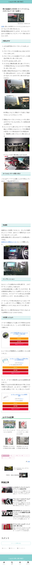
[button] (28, 341)
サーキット (5, 457)
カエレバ (21, 362)
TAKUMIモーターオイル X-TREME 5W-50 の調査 (9, 447)
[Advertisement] (16, 209)
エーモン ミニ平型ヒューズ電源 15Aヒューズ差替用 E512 (19, 359)
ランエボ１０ (6, 455)
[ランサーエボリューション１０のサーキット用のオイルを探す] (23, 426)
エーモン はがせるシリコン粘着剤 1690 (19, 395)
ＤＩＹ (12, 457)
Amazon (15, 367)
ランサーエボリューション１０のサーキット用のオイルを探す (22, 432)
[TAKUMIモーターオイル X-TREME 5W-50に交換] (23, 440)
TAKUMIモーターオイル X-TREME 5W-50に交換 (22, 447)
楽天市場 (15, 370)
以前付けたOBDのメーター (9, 242)
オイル (13, 455)
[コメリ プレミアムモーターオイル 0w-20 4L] (9, 426)
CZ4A (19, 455)
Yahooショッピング (15, 373)
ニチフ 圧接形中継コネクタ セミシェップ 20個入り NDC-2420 (19, 333)
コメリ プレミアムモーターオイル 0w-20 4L (9, 431)
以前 (2, 26)
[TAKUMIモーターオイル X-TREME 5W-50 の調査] (9, 442)
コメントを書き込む (16, 543)
